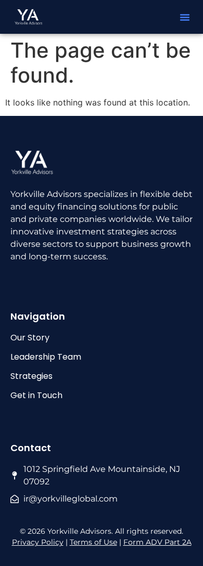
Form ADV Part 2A (157, 542)
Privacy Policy (38, 542)
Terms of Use (93, 542)
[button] (185, 17)
